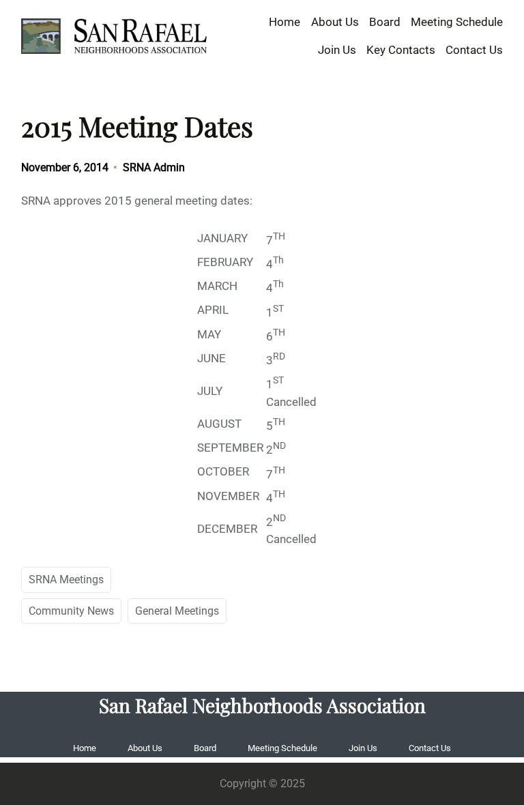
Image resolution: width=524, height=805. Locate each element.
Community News (71, 610)
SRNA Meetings (66, 579)
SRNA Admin (154, 167)
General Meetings (177, 610)
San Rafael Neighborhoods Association (262, 705)
